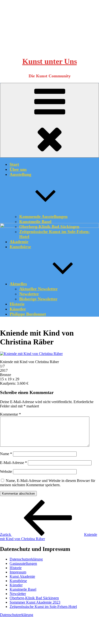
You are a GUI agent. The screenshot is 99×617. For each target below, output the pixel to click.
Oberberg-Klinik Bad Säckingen (34, 598)
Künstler (18, 309)
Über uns (18, 169)
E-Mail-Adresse (13, 463)
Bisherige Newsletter (38, 299)
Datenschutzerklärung (26, 559)
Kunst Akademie (22, 576)
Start (14, 164)
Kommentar (10, 414)
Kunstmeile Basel (35, 221)
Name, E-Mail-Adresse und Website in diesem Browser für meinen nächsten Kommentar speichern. (47, 483)
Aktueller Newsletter (38, 288)
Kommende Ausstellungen (43, 216)
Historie (17, 304)
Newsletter (29, 293)
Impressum (18, 572)
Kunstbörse (18, 581)
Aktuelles (18, 283)
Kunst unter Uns (49, 61)
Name (6, 454)
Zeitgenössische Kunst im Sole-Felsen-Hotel (43, 607)
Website (6, 471)
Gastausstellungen (23, 563)
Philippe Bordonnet (28, 314)
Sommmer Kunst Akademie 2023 (35, 602)
